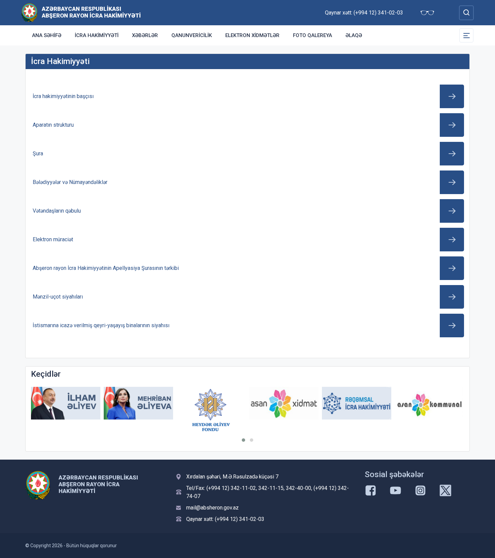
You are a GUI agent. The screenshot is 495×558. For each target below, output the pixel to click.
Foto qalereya (312, 35)
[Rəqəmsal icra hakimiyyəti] (356, 403)
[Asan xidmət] (284, 403)
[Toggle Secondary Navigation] (466, 35)
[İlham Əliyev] (65, 403)
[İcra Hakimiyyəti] (29, 12)
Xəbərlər (145, 35)
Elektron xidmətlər (252, 35)
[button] (243, 440)
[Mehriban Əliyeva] (138, 403)
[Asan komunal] (429, 403)
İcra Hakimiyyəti (97, 35)
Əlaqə (353, 35)
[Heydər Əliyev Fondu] (211, 410)
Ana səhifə (46, 35)
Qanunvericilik (191, 35)
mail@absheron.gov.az (212, 507)
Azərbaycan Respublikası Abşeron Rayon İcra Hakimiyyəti (91, 12)
